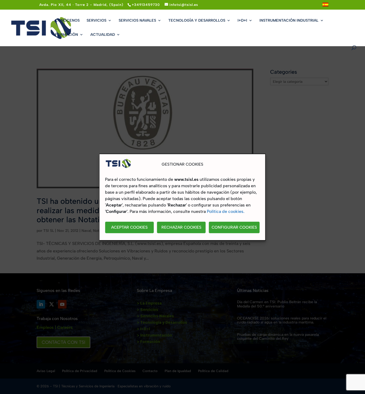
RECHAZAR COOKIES (181, 227)
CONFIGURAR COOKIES (234, 227)
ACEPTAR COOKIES (129, 227)
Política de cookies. (225, 211)
